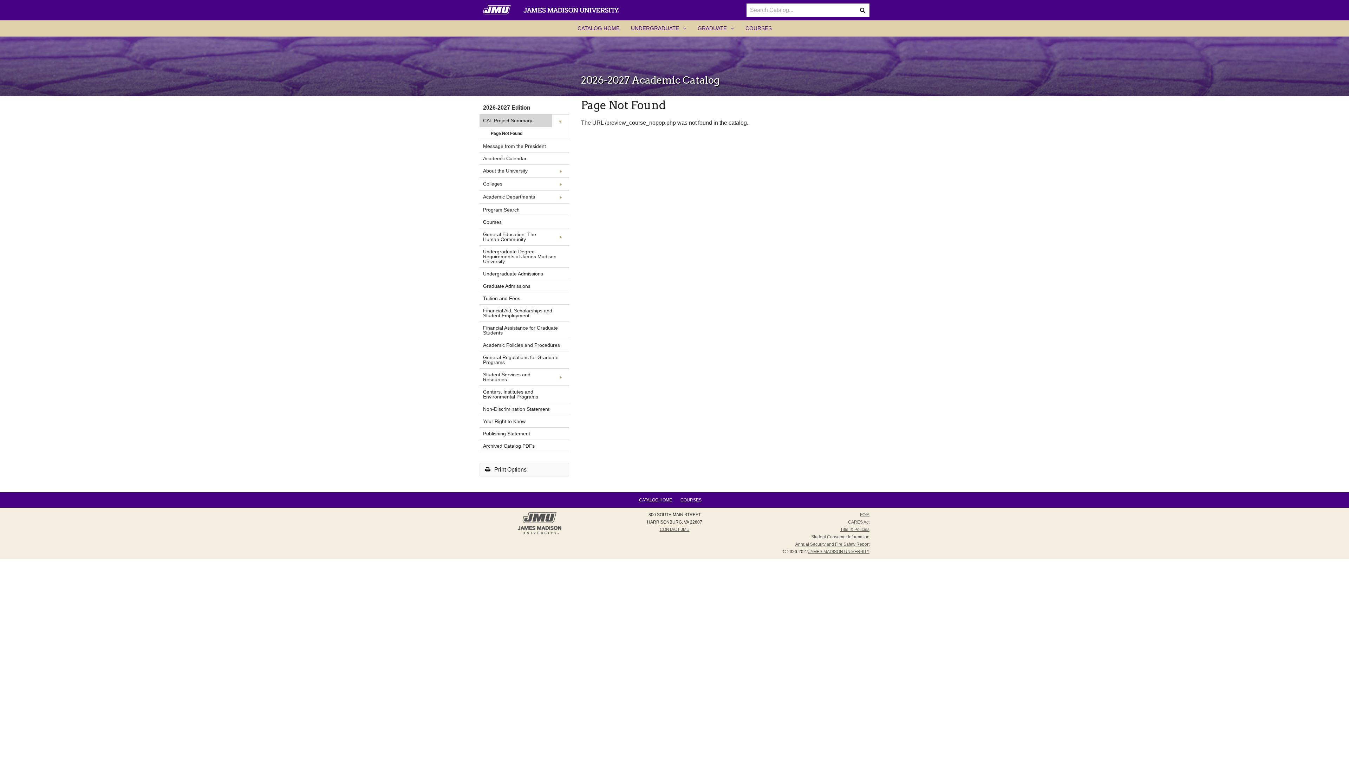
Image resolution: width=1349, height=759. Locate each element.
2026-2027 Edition (506, 108)
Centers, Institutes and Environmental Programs (510, 394)
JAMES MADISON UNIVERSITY (838, 551)
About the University (505, 171)
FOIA (864, 514)
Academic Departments (509, 197)
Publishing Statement (506, 433)
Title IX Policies (854, 529)
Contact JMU (675, 529)
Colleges (492, 184)
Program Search (501, 210)
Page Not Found (506, 133)
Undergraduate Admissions (513, 274)
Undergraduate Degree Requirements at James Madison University (519, 256)
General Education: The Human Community (509, 237)
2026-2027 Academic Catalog (650, 80)
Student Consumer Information (840, 536)
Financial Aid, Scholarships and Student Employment (517, 313)
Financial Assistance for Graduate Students (520, 330)
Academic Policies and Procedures (521, 345)
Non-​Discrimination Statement (516, 409)
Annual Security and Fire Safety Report (832, 544)
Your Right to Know (504, 421)
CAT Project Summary (507, 120)
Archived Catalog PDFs (509, 446)
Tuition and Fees (501, 298)
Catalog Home (599, 28)
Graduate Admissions (506, 286)
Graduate (719, 30)
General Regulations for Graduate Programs (521, 360)
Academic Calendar (505, 158)
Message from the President (514, 146)
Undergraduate (661, 30)
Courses (758, 28)
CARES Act (858, 522)
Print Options (510, 470)
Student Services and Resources (506, 377)
